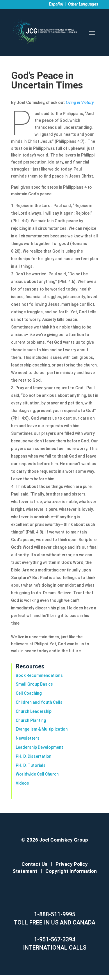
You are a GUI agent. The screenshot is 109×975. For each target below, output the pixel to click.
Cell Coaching (29, 693)
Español (56, 4)
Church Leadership (33, 711)
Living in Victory (80, 102)
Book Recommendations (39, 675)
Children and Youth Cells (39, 702)
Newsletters (28, 738)
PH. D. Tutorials (31, 765)
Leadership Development (39, 747)
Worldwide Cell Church (37, 774)
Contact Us (34, 864)
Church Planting (31, 720)
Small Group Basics (34, 684)
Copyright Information (71, 871)
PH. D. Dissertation (33, 756)
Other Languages (83, 4)
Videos (22, 783)
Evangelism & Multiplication (42, 729)
